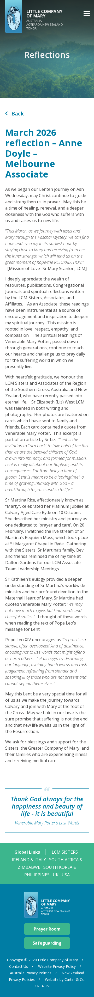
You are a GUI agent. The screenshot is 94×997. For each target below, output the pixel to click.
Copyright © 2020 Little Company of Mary (42, 959)
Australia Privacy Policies (30, 972)
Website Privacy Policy (57, 966)
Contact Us (18, 966)
